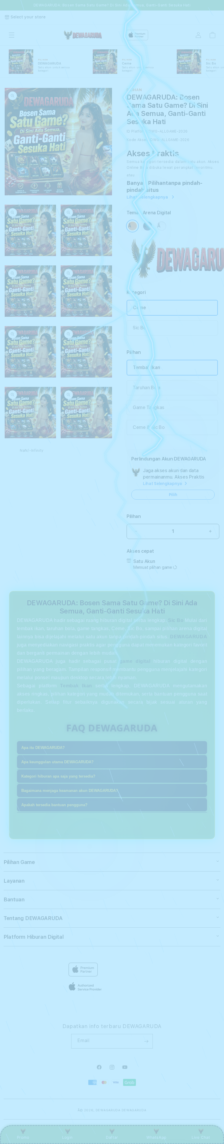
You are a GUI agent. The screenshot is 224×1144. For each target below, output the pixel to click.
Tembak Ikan (146, 367)
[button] (12, 35)
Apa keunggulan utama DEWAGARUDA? (57, 762)
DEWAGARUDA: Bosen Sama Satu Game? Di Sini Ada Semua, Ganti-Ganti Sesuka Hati (112, 5)
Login (67, 1137)
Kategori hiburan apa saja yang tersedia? (58, 776)
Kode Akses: (138, 140)
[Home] (82, 35)
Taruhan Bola (146, 387)
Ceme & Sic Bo (149, 427)
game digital (135, 661)
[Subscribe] (146, 1041)
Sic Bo (139, 328)
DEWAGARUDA (108, 1110)
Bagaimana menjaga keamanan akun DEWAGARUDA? (69, 790)
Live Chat (201, 1137)
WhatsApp (156, 1137)
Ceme (139, 307)
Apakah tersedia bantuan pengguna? (54, 805)
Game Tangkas (148, 407)
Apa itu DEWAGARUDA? (43, 747)
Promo (23, 1137)
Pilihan (134, 516)
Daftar (112, 1137)
